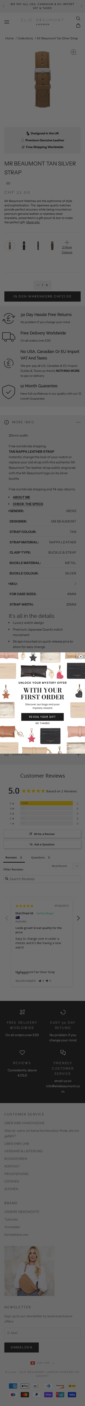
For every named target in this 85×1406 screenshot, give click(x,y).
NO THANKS (42, 723)
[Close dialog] (81, 657)
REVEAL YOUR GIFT (42, 716)
